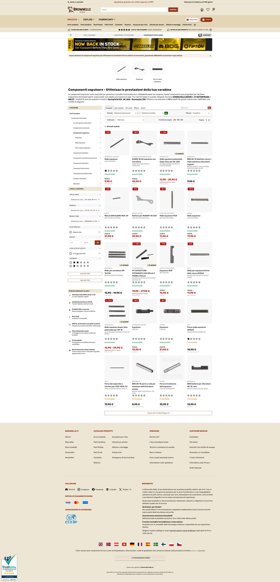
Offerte (208, 19)
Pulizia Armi (187, 25)
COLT (188, 268)
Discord (72, 489)
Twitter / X (127, 489)
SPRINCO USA (164, 156)
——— (194, 24)
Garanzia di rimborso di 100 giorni (198, 2)
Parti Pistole (98, 25)
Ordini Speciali (195, 468)
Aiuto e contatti (76, 2)
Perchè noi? (154, 437)
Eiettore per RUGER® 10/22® (144, 216)
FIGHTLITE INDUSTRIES (167, 213)
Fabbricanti (106, 19)
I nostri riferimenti (197, 457)
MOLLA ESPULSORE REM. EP (116, 216)
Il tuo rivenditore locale (159, 442)
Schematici (69, 452)
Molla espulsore (111, 159)
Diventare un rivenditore (200, 452)
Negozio (72, 19)
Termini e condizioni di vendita (162, 447)
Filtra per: (110, 113)
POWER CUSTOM (137, 213)
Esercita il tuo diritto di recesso (202, 447)
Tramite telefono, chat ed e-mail (82, 304)
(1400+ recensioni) (146, 30)
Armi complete (72, 25)
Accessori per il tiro (140, 25)
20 (174, 120)
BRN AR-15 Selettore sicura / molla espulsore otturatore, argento (199, 161)
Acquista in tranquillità (79, 318)
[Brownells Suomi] (163, 544)
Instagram (85, 489)
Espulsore (134, 183)
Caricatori (118, 25)
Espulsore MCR (166, 271)
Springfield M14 (115, 99)
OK (98, 242)
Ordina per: (111, 120)
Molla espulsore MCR (168, 216)
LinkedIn (112, 489)
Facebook (99, 489)
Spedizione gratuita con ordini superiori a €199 (133, 2)
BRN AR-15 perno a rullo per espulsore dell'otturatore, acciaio (143, 386)
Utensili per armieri (157, 25)
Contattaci (194, 437)
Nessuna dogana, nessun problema (83, 311)
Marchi (68, 437)
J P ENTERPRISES (201, 97)
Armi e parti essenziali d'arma (162, 457)
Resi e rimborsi (156, 452)
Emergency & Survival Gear (123, 457)
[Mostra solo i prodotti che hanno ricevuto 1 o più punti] (85, 266)
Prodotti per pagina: (165, 120)
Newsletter (69, 457)
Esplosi (87, 19)
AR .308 (126, 99)
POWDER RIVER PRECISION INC (141, 156)
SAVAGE (189, 213)
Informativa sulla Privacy (200, 463)
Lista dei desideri (208, 10)
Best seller (69, 442)
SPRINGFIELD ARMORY (183, 97)
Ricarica (128, 25)
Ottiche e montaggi (173, 25)
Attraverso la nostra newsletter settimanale (86, 326)
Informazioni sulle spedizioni (161, 463)
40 (178, 120)
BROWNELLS (191, 156)
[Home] (70, 35)
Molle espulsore (108, 183)
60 (181, 120)
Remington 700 (139, 99)
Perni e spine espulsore (193, 352)
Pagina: (201, 120)
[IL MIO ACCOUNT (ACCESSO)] (202, 10)
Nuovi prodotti (71, 447)
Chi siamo (194, 442)
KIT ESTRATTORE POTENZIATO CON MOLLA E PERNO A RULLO (143, 273)
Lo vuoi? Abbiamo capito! (80, 296)
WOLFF (71, 99)
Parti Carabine (86, 25)
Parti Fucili (109, 25)
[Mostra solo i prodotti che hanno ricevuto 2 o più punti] (85, 262)
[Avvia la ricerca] (173, 9)
